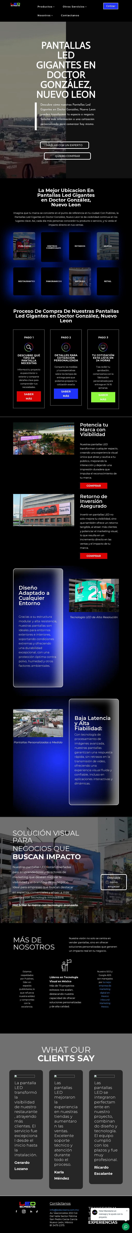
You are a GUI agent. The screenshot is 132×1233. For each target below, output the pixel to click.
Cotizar (110, 6)
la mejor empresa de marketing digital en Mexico (105, 989)
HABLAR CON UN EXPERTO (64, 145)
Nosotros (44, 16)
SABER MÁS (29, 396)
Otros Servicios (74, 7)
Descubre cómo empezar (113, 882)
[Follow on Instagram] (23, 1211)
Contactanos (70, 16)
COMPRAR (93, 485)
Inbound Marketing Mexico (105, 1003)
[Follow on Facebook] (16, 1211)
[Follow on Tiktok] (37, 1211)
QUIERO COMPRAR (67, 156)
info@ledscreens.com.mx (64, 1210)
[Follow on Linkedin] (31, 1211)
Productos (45, 7)
